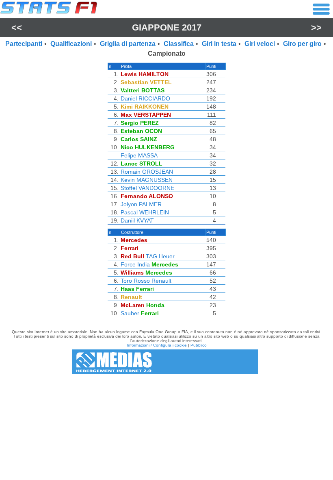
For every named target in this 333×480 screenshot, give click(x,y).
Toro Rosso (135, 280)
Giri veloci (259, 43)
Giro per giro (302, 43)
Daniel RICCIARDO (145, 98)
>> (316, 27)
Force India (135, 264)
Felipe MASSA (139, 155)
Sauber (130, 313)
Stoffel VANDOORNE (147, 188)
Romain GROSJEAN (147, 171)
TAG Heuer (160, 256)
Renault (161, 280)
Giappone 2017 (166, 27)
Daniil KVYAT (137, 220)
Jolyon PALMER (141, 204)
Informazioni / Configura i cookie (157, 345)
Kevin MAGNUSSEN (147, 180)
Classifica (179, 43)
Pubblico (198, 345)
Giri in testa (219, 43)
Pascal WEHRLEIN (145, 212)
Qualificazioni (71, 43)
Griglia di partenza (128, 43)
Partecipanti (23, 43)
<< (16, 27)
